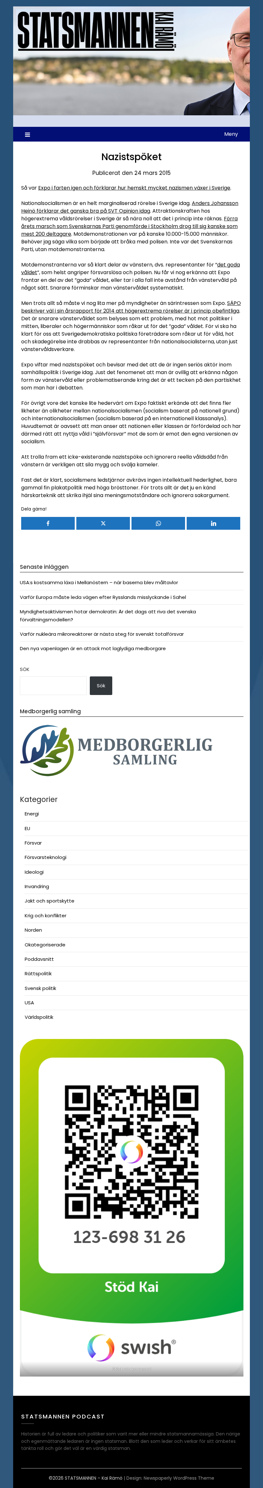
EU (27, 828)
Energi (32, 813)
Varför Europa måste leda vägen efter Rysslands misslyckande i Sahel (103, 597)
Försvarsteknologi (45, 857)
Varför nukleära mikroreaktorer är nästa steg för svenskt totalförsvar (102, 634)
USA (29, 1002)
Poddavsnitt (39, 959)
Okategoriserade (45, 944)
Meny (231, 134)
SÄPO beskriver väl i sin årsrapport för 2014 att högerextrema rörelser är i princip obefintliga (131, 307)
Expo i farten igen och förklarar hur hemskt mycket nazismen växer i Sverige (134, 188)
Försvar (33, 842)
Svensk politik (40, 988)
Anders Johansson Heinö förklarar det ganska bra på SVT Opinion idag (129, 207)
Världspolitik (39, 1017)
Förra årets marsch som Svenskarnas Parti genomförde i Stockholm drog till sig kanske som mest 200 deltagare (129, 226)
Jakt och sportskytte (49, 900)
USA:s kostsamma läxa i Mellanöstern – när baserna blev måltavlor (99, 582)
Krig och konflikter (45, 915)
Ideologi (34, 872)
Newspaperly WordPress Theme (179, 1478)
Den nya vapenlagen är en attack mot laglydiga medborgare (93, 648)
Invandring (37, 886)
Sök (25, 669)
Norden (33, 930)
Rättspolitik (38, 973)
